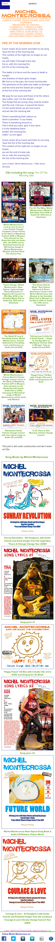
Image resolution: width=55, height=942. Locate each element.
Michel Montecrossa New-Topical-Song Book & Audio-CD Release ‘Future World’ (27, 833)
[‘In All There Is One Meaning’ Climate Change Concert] (41, 428)
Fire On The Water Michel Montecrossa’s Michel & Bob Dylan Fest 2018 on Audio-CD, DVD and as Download (41, 212)
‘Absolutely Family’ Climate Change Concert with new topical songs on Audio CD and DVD (13, 434)
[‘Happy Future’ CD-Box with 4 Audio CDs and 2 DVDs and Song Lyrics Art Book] (41, 372)
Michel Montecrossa (26, 12)
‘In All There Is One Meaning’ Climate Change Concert (41, 432)
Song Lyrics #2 (27, 753)
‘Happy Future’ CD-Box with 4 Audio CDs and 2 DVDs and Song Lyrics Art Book (41, 378)
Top (49, 931)
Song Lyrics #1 (27, 622)
